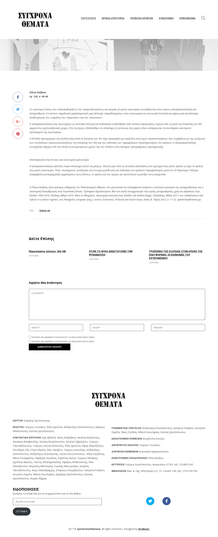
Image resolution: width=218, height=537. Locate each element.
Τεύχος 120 (44, 210)
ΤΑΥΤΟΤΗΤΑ (88, 18)
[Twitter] (18, 109)
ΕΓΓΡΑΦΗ (21, 511)
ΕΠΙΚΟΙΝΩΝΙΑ (188, 18)
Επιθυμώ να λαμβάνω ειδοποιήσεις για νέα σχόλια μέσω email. (63, 337)
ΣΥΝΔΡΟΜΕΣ (166, 18)
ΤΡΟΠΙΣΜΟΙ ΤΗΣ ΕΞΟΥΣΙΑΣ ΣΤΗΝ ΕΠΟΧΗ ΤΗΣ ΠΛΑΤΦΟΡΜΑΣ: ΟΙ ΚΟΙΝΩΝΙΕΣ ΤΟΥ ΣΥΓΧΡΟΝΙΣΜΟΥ (176, 255)
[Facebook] (18, 97)
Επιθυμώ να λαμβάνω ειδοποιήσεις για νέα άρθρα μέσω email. (63, 341)
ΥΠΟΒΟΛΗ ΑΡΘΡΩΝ (141, 18)
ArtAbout (143, 529)
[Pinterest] (18, 134)
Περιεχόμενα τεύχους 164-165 (47, 251)
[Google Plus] (18, 121)
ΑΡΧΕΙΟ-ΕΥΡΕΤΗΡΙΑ (113, 18)
